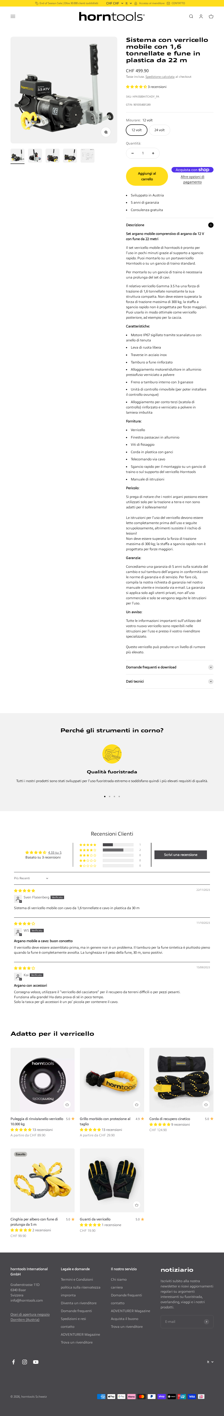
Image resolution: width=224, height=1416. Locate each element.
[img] (24, 891)
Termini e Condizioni (77, 1279)
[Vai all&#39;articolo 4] (70, 156)
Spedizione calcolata (160, 76)
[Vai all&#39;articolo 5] (87, 156)
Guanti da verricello (95, 1219)
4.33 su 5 (54, 852)
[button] (136, 87)
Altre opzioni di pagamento (192, 179)
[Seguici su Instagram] (25, 1362)
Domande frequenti (76, 1311)
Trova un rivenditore (77, 1342)
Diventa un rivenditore (78, 1303)
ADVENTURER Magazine (80, 1334)
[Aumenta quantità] (153, 153)
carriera (117, 1287)
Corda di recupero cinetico (169, 1119)
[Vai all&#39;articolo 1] (17, 156)
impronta (68, 1295)
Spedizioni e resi (73, 1319)
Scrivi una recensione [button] (180, 855)
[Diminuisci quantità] (132, 153)
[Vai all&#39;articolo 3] (53, 156)
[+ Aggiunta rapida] (67, 1104)
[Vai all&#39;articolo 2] (35, 156)
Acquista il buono (124, 1319)
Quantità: (133, 143)
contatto (67, 1326)
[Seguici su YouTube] (36, 1362)
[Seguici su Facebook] (13, 1362)
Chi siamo (119, 1279)
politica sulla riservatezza (80, 1287)
